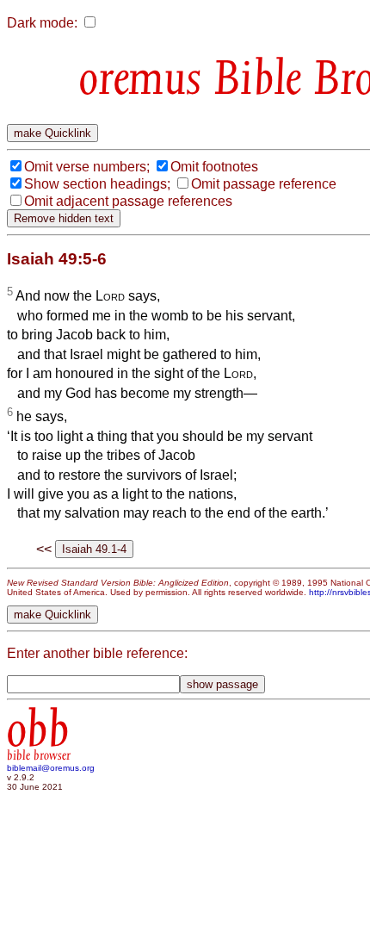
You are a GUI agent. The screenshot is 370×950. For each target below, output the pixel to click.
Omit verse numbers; (87, 166)
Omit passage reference (263, 184)
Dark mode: (42, 23)
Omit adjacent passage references (128, 201)
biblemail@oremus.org (51, 768)
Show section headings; (97, 184)
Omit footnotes (214, 166)
